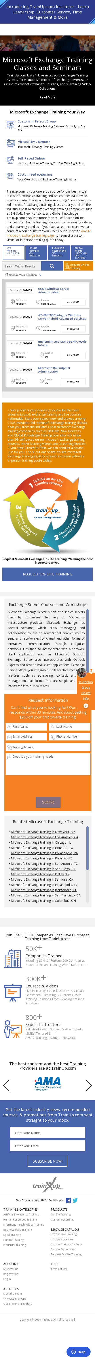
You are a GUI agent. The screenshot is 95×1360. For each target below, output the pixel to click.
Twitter (75, 1200)
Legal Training (12, 1235)
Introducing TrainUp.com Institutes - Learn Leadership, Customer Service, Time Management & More (47, 12)
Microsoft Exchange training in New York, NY (43, 832)
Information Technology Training (23, 1224)
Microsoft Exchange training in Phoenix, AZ (41, 858)
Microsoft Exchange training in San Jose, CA (42, 879)
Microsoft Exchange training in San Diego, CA (43, 869)
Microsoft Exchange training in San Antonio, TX (44, 863)
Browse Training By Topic (67, 1244)
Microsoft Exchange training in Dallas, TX (40, 874)
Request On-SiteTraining (79, 266)
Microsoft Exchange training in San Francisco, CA (46, 895)
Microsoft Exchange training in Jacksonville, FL (44, 890)
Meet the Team (12, 1293)
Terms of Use (59, 1269)
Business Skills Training (17, 1230)
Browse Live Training (64, 1234)
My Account (10, 1269)
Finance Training (13, 1240)
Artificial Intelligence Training (21, 1214)
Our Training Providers (17, 1304)
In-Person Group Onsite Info (86, 694)
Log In (7, 1279)
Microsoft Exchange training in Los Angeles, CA (44, 837)
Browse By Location (63, 1249)
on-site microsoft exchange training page (49, 233)
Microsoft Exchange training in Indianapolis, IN (44, 885)
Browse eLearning (62, 1239)
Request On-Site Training (66, 1254)
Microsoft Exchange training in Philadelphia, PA (44, 853)
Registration (10, 1274)
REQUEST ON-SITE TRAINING (47, 574)
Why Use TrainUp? (14, 1299)
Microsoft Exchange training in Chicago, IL (41, 842)
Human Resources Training (20, 1219)
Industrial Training (14, 1245)
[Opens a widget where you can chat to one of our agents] (78, 1352)
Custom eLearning (62, 1219)
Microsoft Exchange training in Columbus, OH (43, 900)
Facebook (68, 1200)
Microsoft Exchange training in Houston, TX (42, 848)
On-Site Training (61, 1214)
